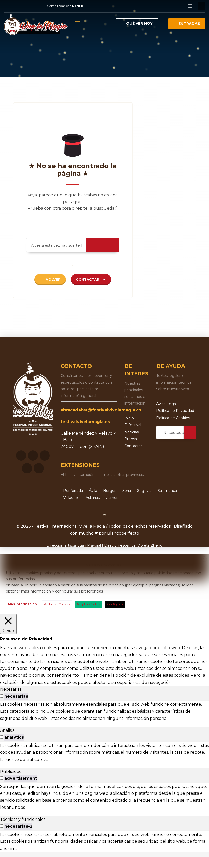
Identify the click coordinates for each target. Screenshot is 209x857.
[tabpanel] (104, 711)
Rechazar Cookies (57, 604)
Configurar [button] (115, 604)
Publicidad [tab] (11, 771)
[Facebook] (7, 6)
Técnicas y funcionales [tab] (22, 819)
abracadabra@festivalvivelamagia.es (101, 410)
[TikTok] (38, 6)
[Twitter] (23, 6)
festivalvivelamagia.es (85, 421)
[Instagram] (15, 6)
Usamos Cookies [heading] (104, 564)
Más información (22, 604)
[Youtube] (27, 468)
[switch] (1, 696)
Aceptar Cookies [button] (88, 604)
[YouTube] (30, 6)
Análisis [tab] (7, 730)
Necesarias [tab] (10, 689)
